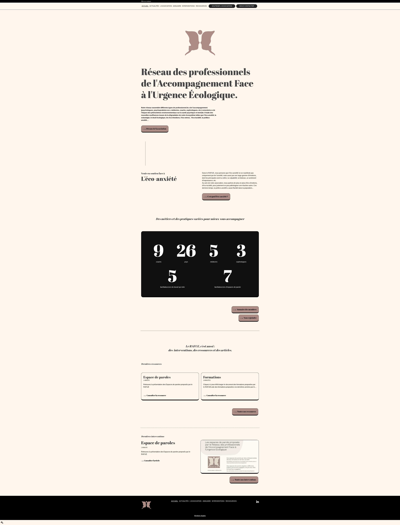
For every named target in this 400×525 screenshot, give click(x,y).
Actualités (154, 6)
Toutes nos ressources (246, 411)
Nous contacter (246, 6)
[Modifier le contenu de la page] (2, 523)
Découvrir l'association (156, 128)
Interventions (188, 6)
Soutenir (222, 6)
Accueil (145, 6)
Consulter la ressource (156, 395)
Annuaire (177, 6)
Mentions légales (200, 516)
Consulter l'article (152, 461)
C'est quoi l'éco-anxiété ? (217, 196)
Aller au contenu (146, 1)
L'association (166, 6)
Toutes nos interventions (245, 479)
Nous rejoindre (250, 318)
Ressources (201, 6)
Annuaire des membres (247, 309)
